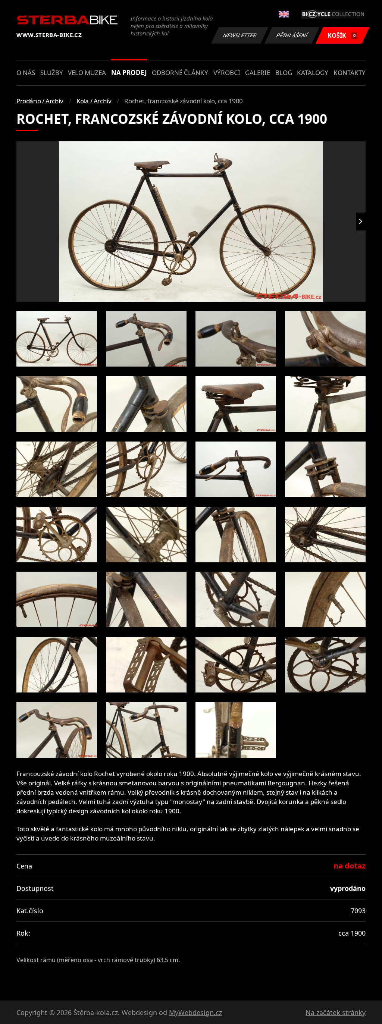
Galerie (257, 72)
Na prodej (129, 72)
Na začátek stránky (336, 1012)
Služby (51, 72)
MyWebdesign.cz (195, 1012)
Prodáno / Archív (39, 101)
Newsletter (240, 35)
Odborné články (180, 72)
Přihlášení (292, 35)
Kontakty (350, 72)
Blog (283, 72)
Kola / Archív (94, 101)
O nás (25, 72)
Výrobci (226, 72)
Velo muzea (87, 72)
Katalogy (312, 72)
